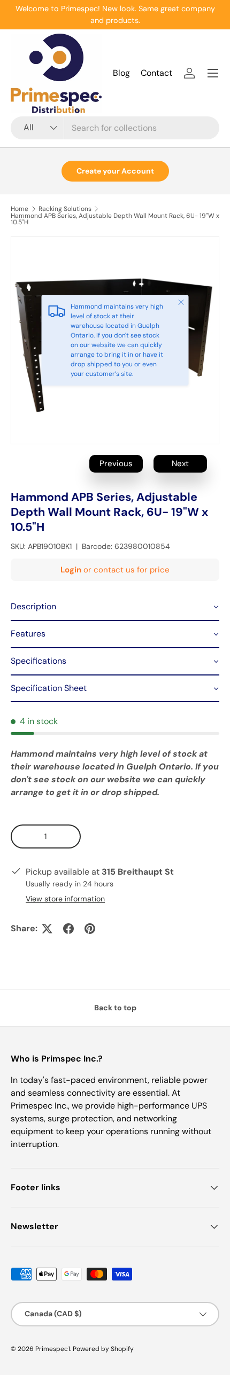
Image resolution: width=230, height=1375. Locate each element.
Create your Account (115, 171)
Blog (121, 72)
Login (70, 569)
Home (19, 209)
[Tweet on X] (47, 928)
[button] (115, 607)
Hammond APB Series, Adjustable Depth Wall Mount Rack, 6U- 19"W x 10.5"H (115, 219)
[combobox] (115, 127)
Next (180, 463)
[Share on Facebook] (68, 928)
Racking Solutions (65, 209)
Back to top (115, 1007)
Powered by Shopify (103, 1349)
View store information (65, 898)
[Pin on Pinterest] (90, 928)
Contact (156, 72)
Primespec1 (52, 1349)
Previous (116, 463)
